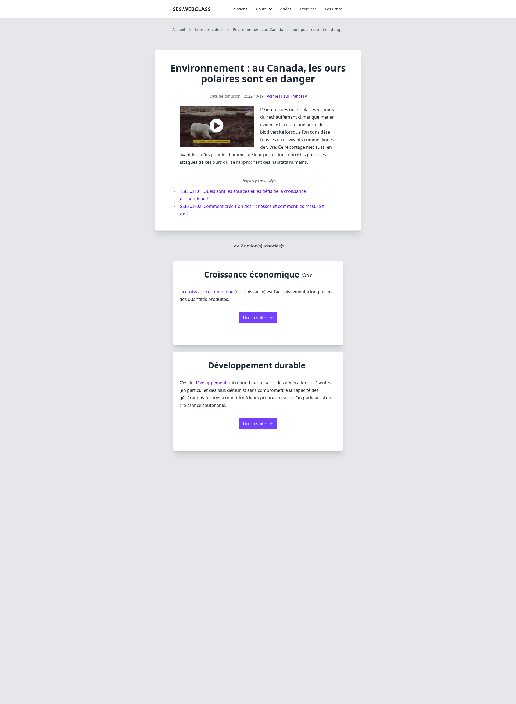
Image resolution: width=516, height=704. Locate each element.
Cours (261, 9)
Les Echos (334, 9)
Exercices (308, 9)
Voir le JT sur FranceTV (286, 96)
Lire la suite (254, 318)
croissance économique (209, 292)
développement (211, 383)
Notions (241, 9)
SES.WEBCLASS (192, 9)
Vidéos (285, 9)
